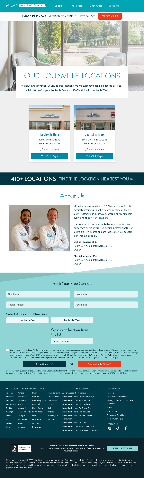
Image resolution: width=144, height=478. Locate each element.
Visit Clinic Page (49, 156)
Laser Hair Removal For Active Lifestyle (78, 396)
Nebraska (36, 393)
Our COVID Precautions (117, 396)
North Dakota (37, 411)
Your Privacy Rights (115, 419)
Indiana (9, 423)
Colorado (10, 400)
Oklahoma (36, 419)
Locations (114, 5)
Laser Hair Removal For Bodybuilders (77, 404)
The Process (77, 5)
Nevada (35, 396)
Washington (53, 415)
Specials (59, 5)
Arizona (9, 393)
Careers (110, 393)
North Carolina (38, 408)
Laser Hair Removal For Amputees (76, 400)
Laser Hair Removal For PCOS (74, 422)
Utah (49, 408)
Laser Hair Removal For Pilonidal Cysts (78, 426)
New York (36, 404)
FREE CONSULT (110, 16)
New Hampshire (39, 400)
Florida (9, 408)
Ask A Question (44, 364)
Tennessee (52, 400)
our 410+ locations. (98, 217)
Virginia (51, 411)
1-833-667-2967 (33, 357)
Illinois (9, 419)
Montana (21, 427)
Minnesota (22, 419)
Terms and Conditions (116, 415)
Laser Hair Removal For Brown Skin (77, 408)
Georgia (9, 411)
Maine (20, 404)
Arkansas (10, 396)
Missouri (21, 423)
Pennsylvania (37, 427)
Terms (78, 371)
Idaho (8, 415)
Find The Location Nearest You (94, 179)
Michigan (21, 415)
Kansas (21, 393)
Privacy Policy (107, 355)
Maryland (22, 408)
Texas (50, 404)
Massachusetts (24, 411)
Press (109, 407)
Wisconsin (52, 419)
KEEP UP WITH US (122, 448)
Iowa (8, 427)
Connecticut (11, 404)
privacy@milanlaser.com (58, 357)
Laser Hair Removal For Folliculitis (76, 411)
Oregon (35, 423)
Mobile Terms (91, 355)
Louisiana (22, 400)
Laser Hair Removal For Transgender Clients (80, 430)
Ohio (34, 415)
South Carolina (54, 393)
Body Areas (96, 5)
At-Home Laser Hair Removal (74, 393)
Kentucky (21, 396)
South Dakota (53, 396)
